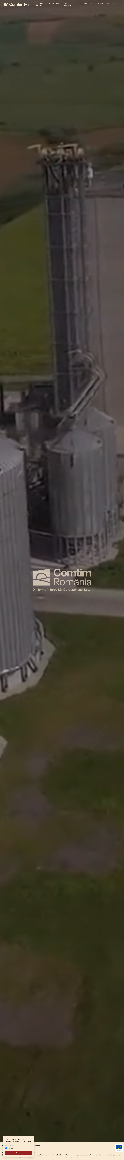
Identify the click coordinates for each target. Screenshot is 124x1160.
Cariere (92, 3)
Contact (108, 3)
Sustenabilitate (54, 3)
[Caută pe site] (118, 4)
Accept (18, 1153)
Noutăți (100, 3)
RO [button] (114, 3)
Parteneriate (83, 3)
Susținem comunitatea (66, 4)
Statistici (10, 1148)
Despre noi (42, 4)
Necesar (10, 1145)
